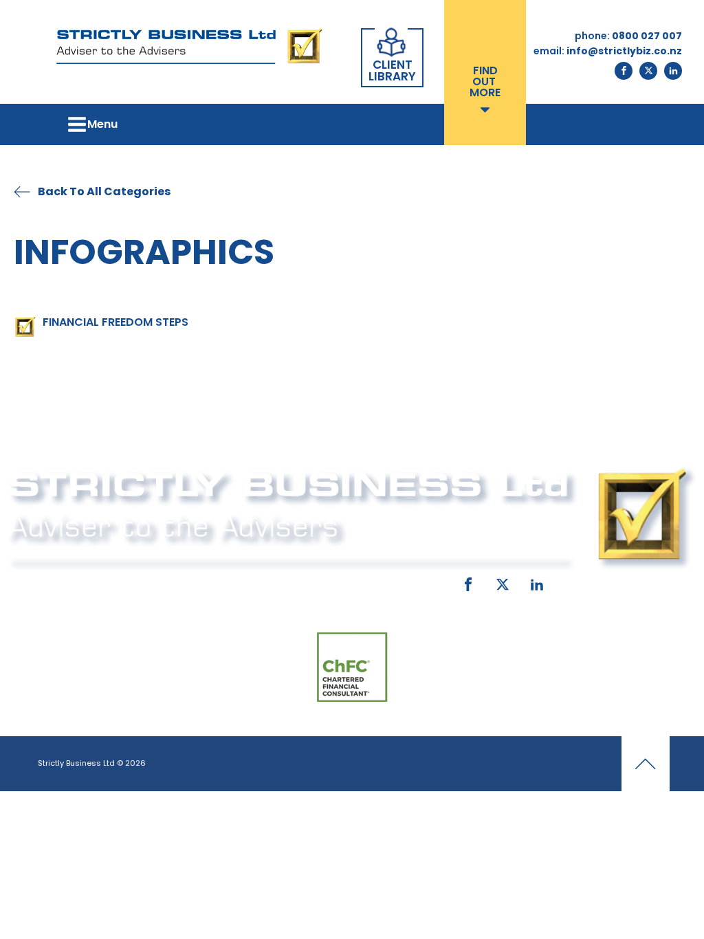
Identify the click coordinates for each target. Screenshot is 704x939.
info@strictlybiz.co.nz (347, 581)
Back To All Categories (104, 191)
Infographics (144, 252)
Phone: (42, 581)
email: (248, 581)
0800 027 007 (116, 581)
